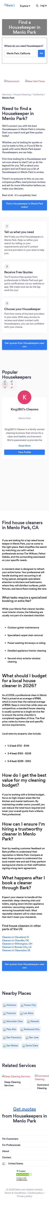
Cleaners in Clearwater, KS (16, 950)
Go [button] (41, 53)
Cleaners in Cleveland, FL (15, 937)
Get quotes (24, 1109)
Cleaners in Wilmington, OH (17, 943)
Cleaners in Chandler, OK (15, 940)
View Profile (24, 452)
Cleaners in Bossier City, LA (17, 947)
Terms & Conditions (15, 1193)
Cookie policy (35, 1193)
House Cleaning (22, 94)
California (38, 94)
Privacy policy (24, 1196)
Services (6, 94)
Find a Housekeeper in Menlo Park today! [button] (24, 205)
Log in (43, 5)
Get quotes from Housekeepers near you (24, 344)
